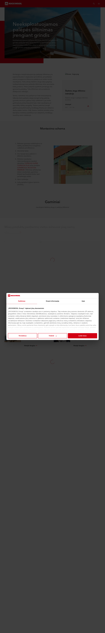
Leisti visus (82, 336)
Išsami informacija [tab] (52, 301)
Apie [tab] (83, 301)
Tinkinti (51, 336)
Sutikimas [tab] (21, 301)
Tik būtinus (23, 336)
